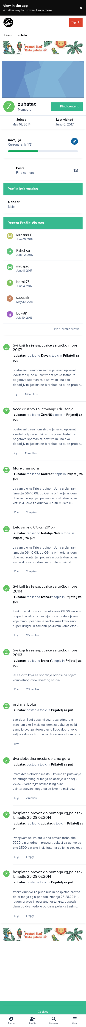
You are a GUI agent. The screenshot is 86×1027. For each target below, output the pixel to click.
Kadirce (46, 474)
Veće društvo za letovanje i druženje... (44, 409)
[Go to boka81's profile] (10, 314)
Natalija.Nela (51, 533)
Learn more (9, 8)
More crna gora (26, 468)
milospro (22, 266)
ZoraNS (46, 415)
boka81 (21, 313)
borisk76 (23, 282)
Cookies (43, 1012)
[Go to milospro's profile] (10, 267)
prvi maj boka (24, 704)
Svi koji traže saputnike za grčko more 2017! (45, 347)
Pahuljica (23, 250)
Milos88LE (24, 235)
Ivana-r (46, 597)
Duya (45, 355)
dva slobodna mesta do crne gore (41, 758)
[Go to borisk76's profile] (10, 283)
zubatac (20, 355)
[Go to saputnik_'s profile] (10, 298)
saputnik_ (23, 298)
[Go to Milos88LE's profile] (10, 236)
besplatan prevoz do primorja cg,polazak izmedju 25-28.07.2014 (48, 815)
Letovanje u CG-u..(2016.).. (34, 527)
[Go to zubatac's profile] (6, 347)
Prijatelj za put (24, 538)
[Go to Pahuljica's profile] (10, 251)
